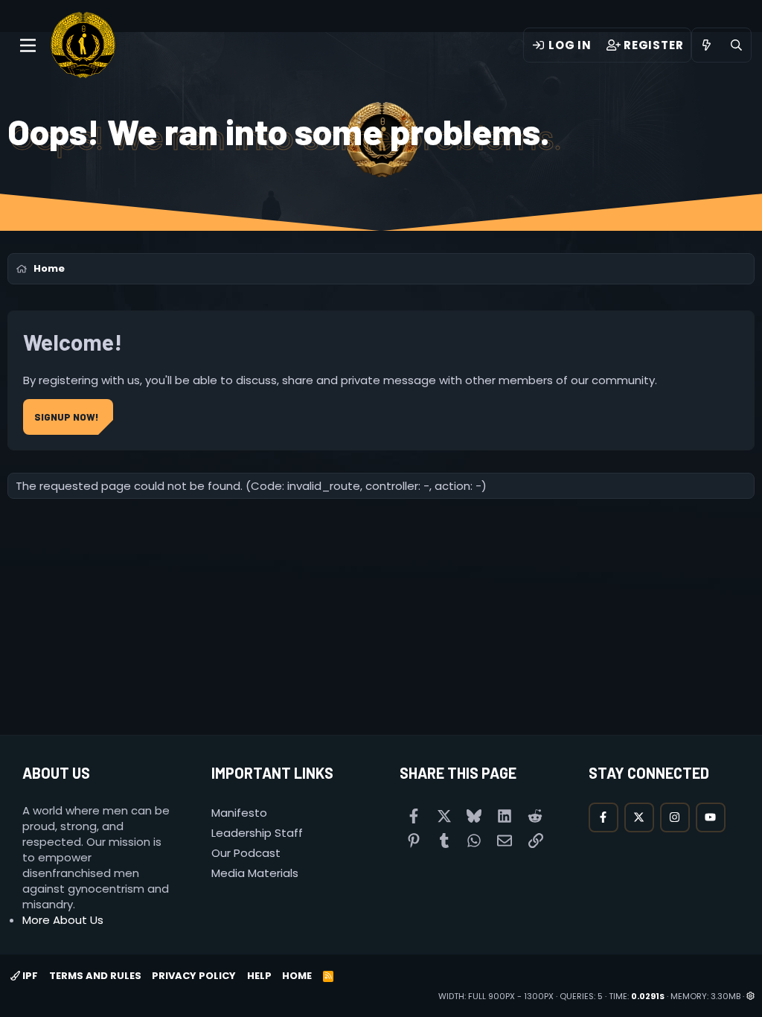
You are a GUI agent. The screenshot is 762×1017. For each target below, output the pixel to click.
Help (259, 976)
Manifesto (239, 812)
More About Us (62, 920)
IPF (29, 976)
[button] (750, 996)
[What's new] (706, 45)
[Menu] (27, 45)
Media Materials (254, 873)
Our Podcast (246, 853)
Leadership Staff (257, 833)
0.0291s (648, 996)
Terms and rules (95, 976)
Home (297, 976)
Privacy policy (194, 976)
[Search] (736, 45)
